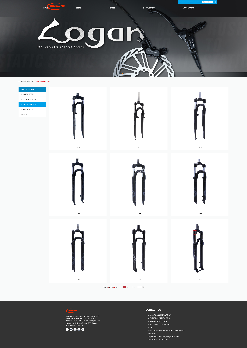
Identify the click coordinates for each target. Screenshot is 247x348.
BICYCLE (111, 8)
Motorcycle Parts (94, 321)
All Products (86, 318)
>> (135, 287)
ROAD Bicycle (82, 323)
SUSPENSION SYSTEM (29, 104)
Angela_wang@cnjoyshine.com (173, 330)
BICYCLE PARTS (149, 8)
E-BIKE (78, 8)
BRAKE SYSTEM (27, 94)
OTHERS (24, 114)
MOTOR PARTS (188, 8)
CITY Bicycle (92, 323)
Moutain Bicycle (71, 323)
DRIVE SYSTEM (27, 109)
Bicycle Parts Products (80, 321)
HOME (45, 8)
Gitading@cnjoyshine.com (169, 336)
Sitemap (79, 318)
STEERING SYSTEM (28, 99)
